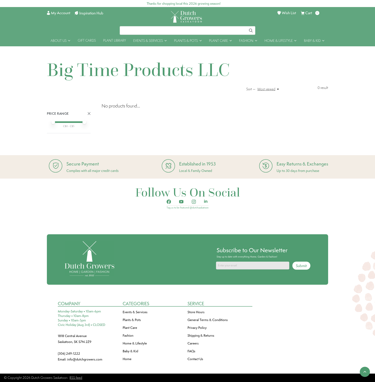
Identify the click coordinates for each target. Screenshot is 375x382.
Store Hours (196, 312)
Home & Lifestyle (135, 343)
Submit (301, 265)
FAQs (191, 351)
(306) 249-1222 (69, 353)
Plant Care (130, 328)
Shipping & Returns (201, 335)
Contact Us (195, 359)
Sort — (250, 89)
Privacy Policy (197, 328)
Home (127, 359)
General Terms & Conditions (208, 320)
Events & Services (135, 312)
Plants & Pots (132, 320)
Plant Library (114, 40)
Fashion (128, 335)
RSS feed (76, 378)
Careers (193, 343)
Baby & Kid (130, 351)
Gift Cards (87, 40)
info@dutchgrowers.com (84, 359)
